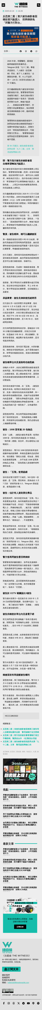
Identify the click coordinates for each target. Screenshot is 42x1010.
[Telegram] (23, 1003)
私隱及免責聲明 (8, 980)
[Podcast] (33, 1003)
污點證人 (29, 751)
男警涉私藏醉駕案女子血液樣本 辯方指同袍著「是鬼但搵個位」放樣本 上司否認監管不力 (20, 797)
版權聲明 (6, 977)
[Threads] (13, 1003)
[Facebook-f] (3, 1003)
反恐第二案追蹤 (15, 751)
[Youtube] (28, 1003)
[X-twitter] (18, 1003)
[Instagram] (8, 1003)
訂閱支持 (20, 927)
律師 (23, 751)
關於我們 (6, 975)
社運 (34, 751)
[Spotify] (38, 1003)
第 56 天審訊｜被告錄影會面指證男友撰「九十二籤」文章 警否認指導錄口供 (20, 149)
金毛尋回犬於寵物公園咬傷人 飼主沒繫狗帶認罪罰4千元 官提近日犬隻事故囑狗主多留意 (20, 825)
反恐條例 (6, 751)
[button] (3, 5)
